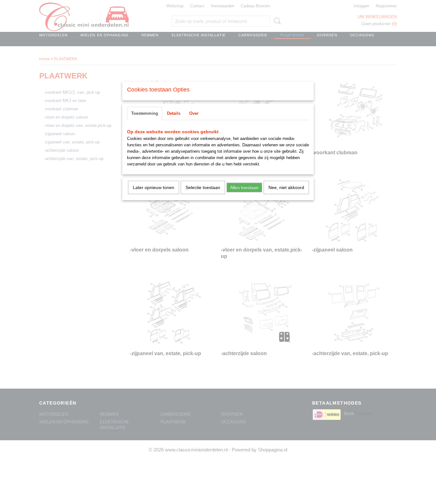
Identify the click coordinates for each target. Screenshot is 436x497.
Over (194, 113)
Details (173, 113)
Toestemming (144, 113)
